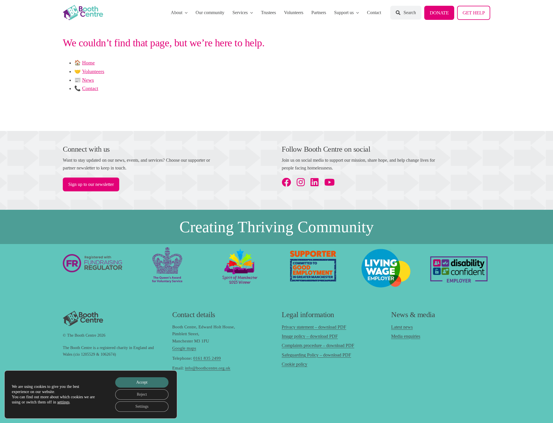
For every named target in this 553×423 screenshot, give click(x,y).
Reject (142, 394)
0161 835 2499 (207, 358)
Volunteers (93, 71)
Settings (141, 406)
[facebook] (286, 182)
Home (88, 63)
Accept (141, 382)
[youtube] (329, 182)
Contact (90, 88)
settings (63, 402)
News (88, 80)
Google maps (184, 348)
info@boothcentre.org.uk (207, 368)
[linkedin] (314, 182)
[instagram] (301, 182)
